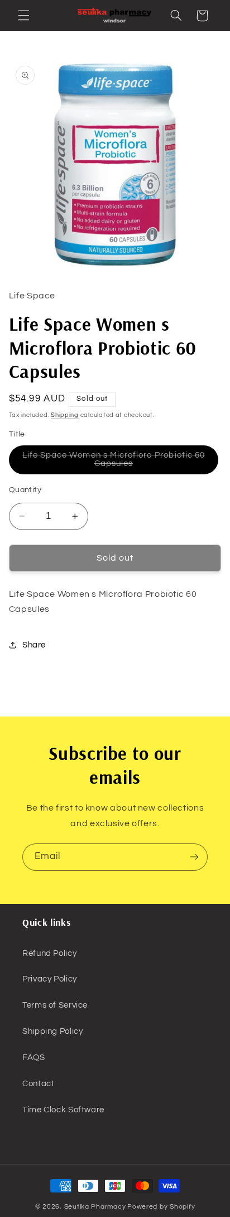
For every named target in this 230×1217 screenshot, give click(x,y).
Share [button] (34, 645)
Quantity (25, 490)
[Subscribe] (194, 857)
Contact (38, 1083)
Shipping (65, 415)
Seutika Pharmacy (95, 1207)
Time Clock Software (63, 1110)
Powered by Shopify (161, 1207)
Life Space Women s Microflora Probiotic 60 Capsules (113, 462)
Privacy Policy (49, 979)
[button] (23, 15)
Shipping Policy (52, 1031)
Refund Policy (49, 953)
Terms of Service (55, 1005)
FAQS (33, 1057)
